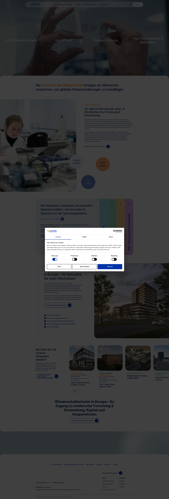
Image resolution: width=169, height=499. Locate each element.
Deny (59, 266)
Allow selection (84, 266)
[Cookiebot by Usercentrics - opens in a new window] (114, 231)
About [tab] (111, 237)
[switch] (74, 259)
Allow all (109, 266)
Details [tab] (84, 237)
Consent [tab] (58, 237)
